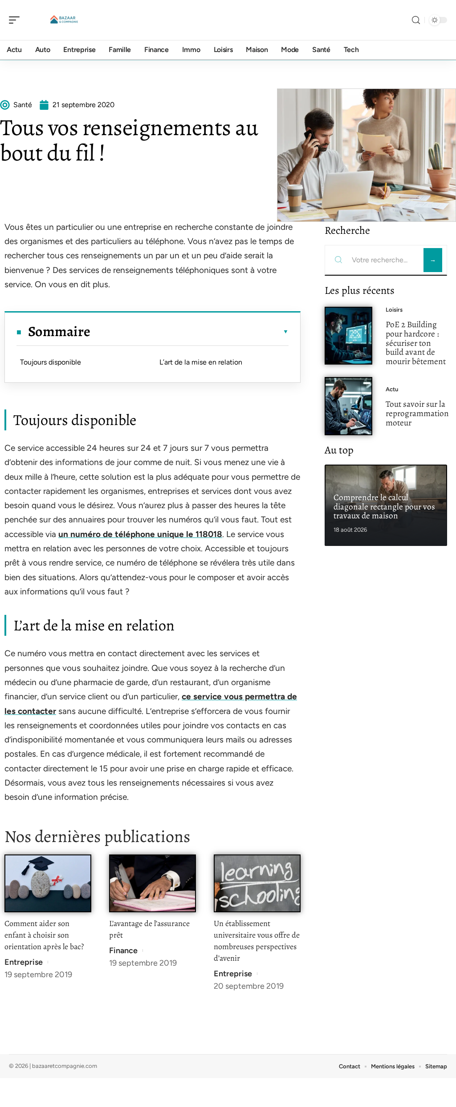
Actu (392, 389)
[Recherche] (416, 20)
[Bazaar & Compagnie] (64, 20)
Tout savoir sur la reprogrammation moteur (417, 413)
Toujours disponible (50, 362)
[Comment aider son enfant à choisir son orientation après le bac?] (48, 883)
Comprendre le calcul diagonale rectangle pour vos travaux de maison (384, 506)
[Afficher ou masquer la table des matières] (189, 331)
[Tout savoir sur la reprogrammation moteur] (348, 406)
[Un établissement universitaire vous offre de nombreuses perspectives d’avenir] (257, 883)
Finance (123, 950)
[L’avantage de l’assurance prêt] (152, 883)
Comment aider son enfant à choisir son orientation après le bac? (44, 935)
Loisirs (394, 309)
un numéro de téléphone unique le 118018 (140, 534)
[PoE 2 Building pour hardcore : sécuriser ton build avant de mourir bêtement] (348, 336)
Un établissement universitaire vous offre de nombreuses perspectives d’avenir (257, 940)
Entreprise (23, 962)
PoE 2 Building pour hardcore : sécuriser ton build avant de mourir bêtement (416, 342)
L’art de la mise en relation (200, 362)
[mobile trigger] (16, 20)
